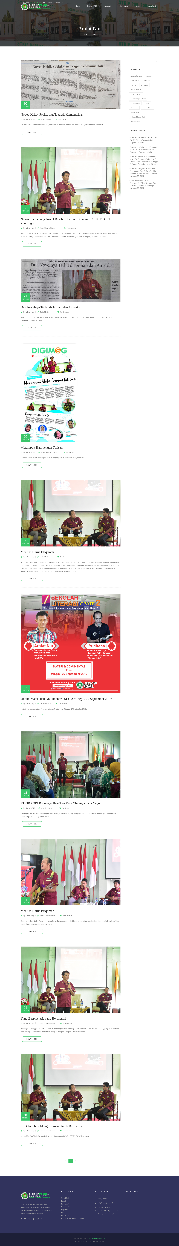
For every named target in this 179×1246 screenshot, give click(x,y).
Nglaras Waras (147, 108)
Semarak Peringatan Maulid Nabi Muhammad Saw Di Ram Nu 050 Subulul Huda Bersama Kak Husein (143, 171)
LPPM (147, 103)
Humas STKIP (30, 119)
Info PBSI (144, 85)
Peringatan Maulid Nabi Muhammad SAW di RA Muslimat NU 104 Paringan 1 (144, 149)
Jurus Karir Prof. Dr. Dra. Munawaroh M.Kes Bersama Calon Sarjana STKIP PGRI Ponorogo (143, 183)
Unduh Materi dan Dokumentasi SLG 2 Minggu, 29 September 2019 (66, 699)
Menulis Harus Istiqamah (37, 552)
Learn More (32, 132)
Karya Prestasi (46, 119)
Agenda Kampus (46, 808)
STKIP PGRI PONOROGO (96, 1238)
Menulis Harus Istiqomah (37, 911)
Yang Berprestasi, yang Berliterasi (43, 1018)
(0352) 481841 (102, 1199)
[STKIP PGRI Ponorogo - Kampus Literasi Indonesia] (36, 6)
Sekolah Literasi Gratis (138, 117)
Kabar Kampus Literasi (47, 228)
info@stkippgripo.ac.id (105, 1203)
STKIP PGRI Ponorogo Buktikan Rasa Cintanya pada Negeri (61, 803)
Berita (138, 6)
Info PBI (147, 80)
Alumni (148, 76)
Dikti (63, 1213)
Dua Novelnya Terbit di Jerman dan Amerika (50, 307)
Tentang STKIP (92, 6)
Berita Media (44, 312)
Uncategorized (135, 121)
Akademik (108, 6)
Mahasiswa (134, 108)
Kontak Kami (151, 6)
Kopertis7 (65, 1204)
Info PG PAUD (136, 90)
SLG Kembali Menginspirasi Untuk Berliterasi (52, 1126)
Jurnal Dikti (65, 1198)
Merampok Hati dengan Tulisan (42, 447)
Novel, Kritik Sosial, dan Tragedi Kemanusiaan (52, 114)
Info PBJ (133, 85)
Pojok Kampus (123, 6)
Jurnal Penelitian (136, 94)
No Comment (62, 119)
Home (78, 6)
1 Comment (70, 452)
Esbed (63, 1201)
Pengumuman (44, 703)
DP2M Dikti (66, 1215)
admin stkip (30, 228)
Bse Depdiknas (67, 1207)
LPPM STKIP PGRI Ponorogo (72, 1218)
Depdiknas (65, 1210)
